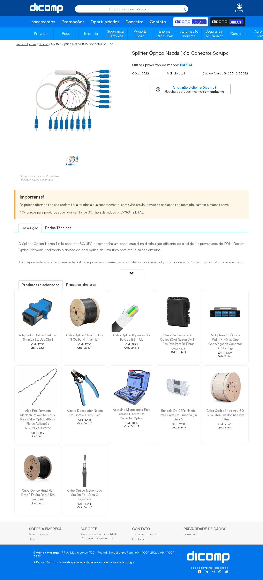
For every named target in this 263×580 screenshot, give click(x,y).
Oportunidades (105, 21)
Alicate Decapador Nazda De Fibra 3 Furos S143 (85, 413)
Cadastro (135, 21)
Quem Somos (38, 534)
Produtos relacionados (40, 285)
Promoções (72, 21)
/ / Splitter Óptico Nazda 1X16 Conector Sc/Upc (64, 44)
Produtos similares (81, 284)
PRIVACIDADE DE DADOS (205, 528)
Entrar (239, 11)
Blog (32, 539)
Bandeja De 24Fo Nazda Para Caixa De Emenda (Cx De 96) (178, 415)
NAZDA (186, 65)
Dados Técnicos (58, 228)
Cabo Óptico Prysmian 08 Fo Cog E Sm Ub (131, 337)
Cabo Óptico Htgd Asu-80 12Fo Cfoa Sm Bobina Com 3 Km (225, 415)
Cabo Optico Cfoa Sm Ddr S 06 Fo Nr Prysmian (84, 337)
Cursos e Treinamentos (97, 538)
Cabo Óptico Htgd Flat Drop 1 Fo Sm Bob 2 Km (38, 492)
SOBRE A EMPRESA (45, 528)
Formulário (191, 534)
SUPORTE (89, 528)
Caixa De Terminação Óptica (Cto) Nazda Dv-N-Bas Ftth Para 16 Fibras (178, 339)
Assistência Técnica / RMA (99, 534)
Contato (158, 21)
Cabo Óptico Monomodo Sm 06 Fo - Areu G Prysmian (84, 494)
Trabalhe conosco (144, 534)
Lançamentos (42, 21)
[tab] (30, 228)
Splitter (43, 44)
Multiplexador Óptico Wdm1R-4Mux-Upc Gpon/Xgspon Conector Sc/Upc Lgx (225, 341)
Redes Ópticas (26, 44)
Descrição (30, 228)
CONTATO (141, 528)
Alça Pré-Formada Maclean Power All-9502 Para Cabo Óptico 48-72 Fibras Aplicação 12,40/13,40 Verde (37, 419)
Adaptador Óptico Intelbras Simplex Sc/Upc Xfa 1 (38, 337)
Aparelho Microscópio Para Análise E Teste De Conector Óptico (131, 414)
